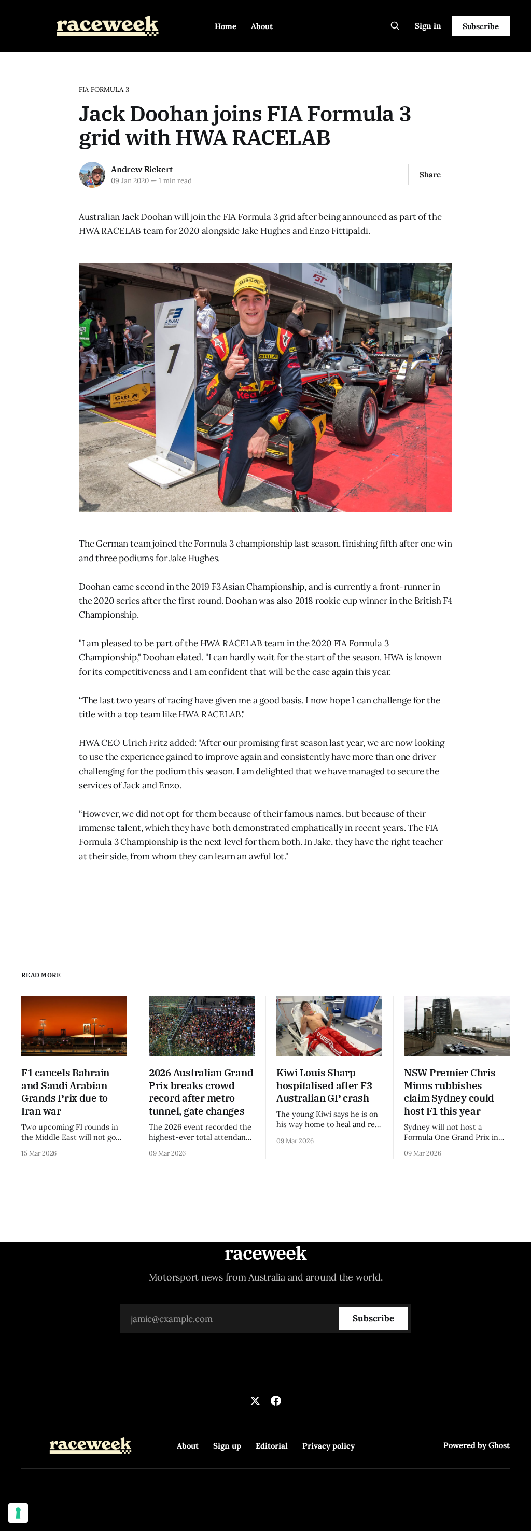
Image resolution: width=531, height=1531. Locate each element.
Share (430, 174)
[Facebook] (276, 1401)
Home (225, 26)
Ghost (499, 1445)
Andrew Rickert (142, 169)
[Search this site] (395, 26)
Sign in (428, 26)
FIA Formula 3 (104, 89)
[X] (255, 1401)
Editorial (272, 1446)
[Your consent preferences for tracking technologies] (18, 1513)
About (262, 26)
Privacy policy (328, 1446)
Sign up (227, 1446)
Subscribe (481, 26)
